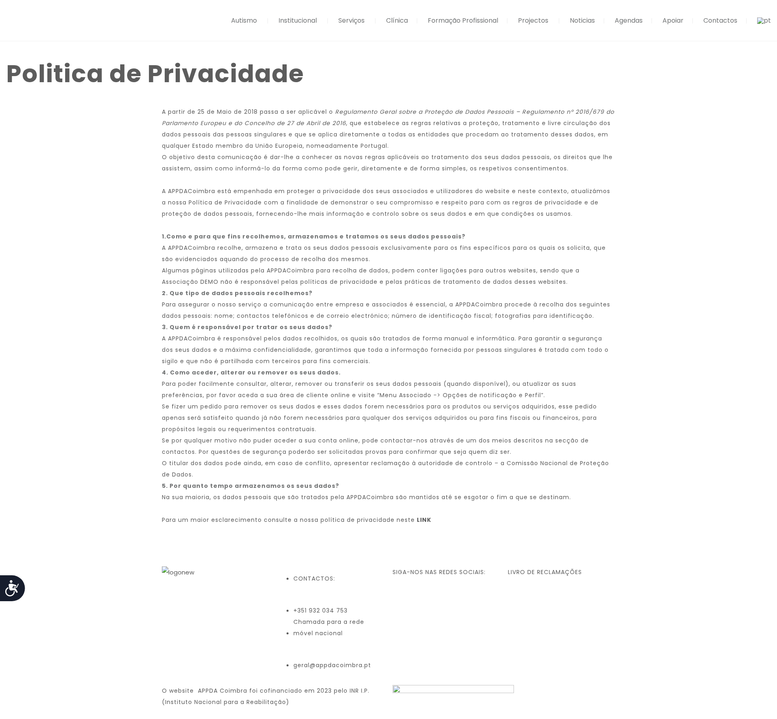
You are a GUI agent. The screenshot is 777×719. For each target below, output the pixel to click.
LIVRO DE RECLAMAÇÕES (545, 572)
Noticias (582, 20)
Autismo (244, 20)
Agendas (629, 20)
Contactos (720, 20)
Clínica (397, 20)
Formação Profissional (463, 20)
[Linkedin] (446, 596)
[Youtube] (468, 596)
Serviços (351, 20)
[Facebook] (403, 596)
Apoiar (673, 20)
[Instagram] (424, 596)
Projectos (533, 20)
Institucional (297, 20)
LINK (424, 520)
